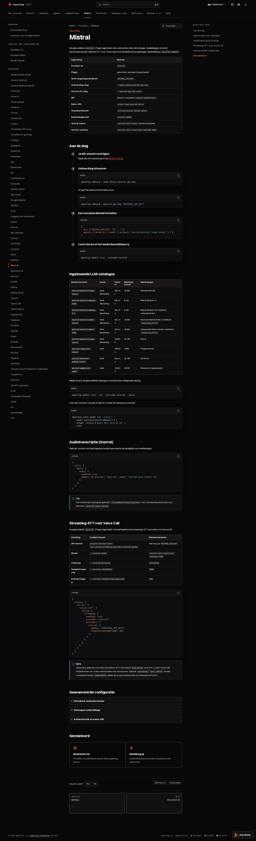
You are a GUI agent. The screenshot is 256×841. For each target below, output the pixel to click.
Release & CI (154, 13)
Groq (13, 211)
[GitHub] (232, 4)
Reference (137, 13)
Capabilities (72, 13)
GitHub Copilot (18, 189)
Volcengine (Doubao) (21, 396)
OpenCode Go (17, 309)
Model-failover (18, 60)
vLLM (13, 391)
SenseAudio (16, 347)
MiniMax (15, 260)
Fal (12, 172)
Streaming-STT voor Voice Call (208, 45)
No (95, 784)
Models (87, 13)
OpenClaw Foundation (40, 836)
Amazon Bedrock (19, 80)
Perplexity (15, 320)
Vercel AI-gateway (19, 385)
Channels (44, 13)
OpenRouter (16, 314)
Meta (13, 254)
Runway (14, 341)
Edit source (160, 783)
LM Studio (15, 243)
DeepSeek (15, 156)
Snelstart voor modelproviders (25, 35)
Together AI (16, 374)
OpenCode (16, 303)
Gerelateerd (200, 55)
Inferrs (14, 222)
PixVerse (15, 325)
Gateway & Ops (119, 13)
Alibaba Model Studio (21, 74)
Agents (56, 13)
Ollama (14, 287)
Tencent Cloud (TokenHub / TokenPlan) (29, 369)
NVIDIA (14, 281)
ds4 (12, 162)
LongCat (15, 249)
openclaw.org (181, 836)
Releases (197, 836)
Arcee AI (15, 96)
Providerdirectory (19, 30)
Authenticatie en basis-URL (89, 719)
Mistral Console (115, 158)
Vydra (13, 401)
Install (30, 13)
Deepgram (15, 145)
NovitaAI (15, 276)
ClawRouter (16, 118)
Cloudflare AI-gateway (21, 134)
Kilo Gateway (17, 232)
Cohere (14, 123)
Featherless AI (18, 178)
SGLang (14, 352)
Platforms (101, 13)
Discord (222, 836)
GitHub (210, 836)
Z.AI (12, 418)
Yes (87, 784)
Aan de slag (198, 30)
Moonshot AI (17, 271)
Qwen (13, 336)
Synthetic (15, 363)
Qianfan (14, 331)
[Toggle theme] (246, 5)
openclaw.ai (167, 836)
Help (168, 13)
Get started (14, 13)
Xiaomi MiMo (17, 412)
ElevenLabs (16, 167)
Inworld (14, 227)
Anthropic (15, 91)
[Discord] (238, 4)
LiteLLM (14, 238)
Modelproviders (18, 55)
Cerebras (15, 107)
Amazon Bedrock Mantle (22, 85)
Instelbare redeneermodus (89, 701)
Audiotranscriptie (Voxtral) (206, 40)
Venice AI (15, 380)
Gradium (15, 205)
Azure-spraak (17, 102)
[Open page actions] (179, 26)
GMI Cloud (15, 194)
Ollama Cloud (17, 292)
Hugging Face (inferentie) (22, 216)
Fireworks (15, 183)
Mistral (15, 265)
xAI (12, 407)
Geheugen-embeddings (87, 710)
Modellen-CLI (17, 49)
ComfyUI (15, 140)
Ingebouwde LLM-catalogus (206, 35)
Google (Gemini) (18, 200)
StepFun (15, 358)
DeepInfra (15, 151)
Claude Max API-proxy (21, 129)
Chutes (14, 112)
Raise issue (175, 783)
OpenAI (14, 298)
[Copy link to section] (91, 146)
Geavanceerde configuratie (206, 50)
